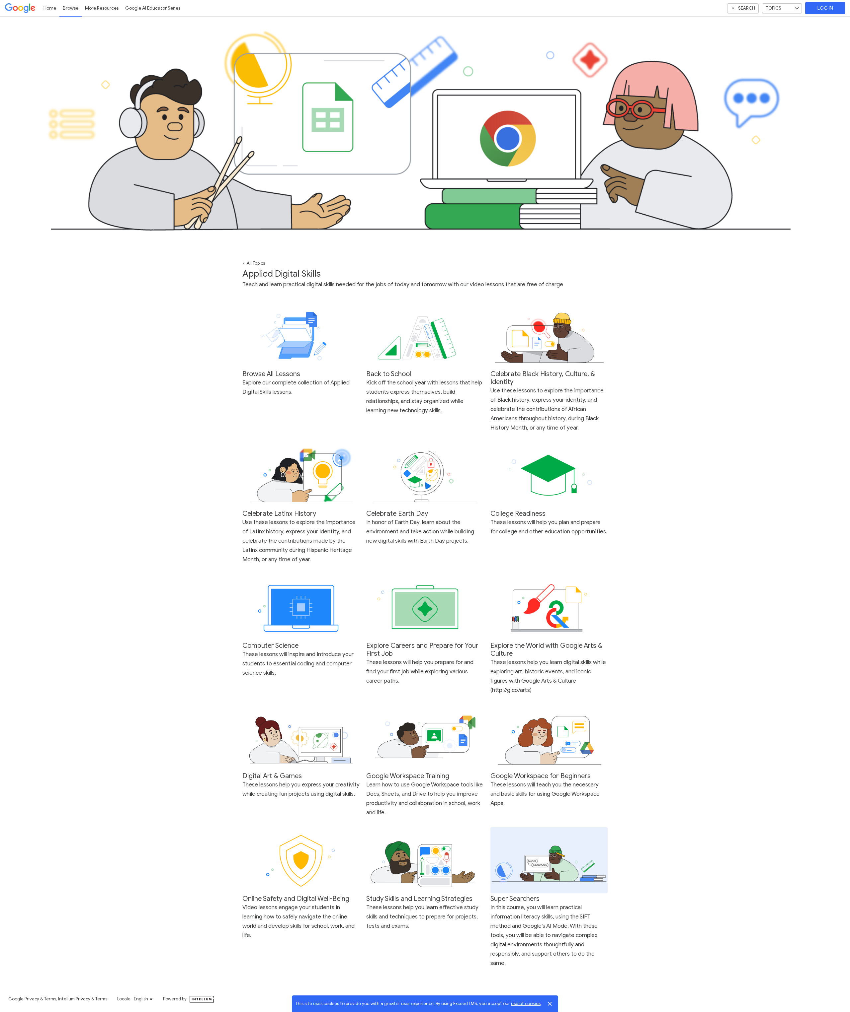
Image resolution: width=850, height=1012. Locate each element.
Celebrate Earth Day (397, 513)
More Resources (102, 8)
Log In (825, 8)
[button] (143, 999)
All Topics (256, 263)
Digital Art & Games (272, 776)
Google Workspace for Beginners (540, 776)
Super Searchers (515, 899)
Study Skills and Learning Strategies (419, 899)
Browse (70, 8)
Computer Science (270, 645)
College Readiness (518, 513)
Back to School (388, 374)
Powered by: (176, 999)
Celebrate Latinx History (279, 513)
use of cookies (526, 1003)
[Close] (550, 1004)
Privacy (32, 999)
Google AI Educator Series (152, 8)
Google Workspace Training (407, 776)
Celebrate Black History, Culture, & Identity (542, 378)
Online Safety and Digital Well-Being (295, 899)
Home (49, 8)
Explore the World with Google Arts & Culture (546, 649)
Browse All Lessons (271, 374)
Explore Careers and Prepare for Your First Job (422, 649)
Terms (50, 999)
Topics (773, 8)
